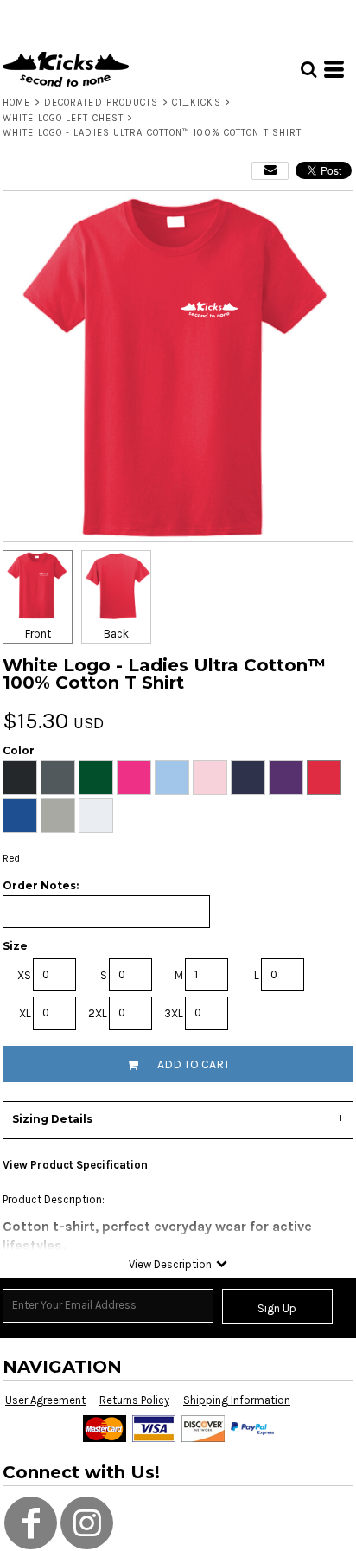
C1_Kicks (196, 102)
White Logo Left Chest (63, 118)
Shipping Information (236, 1400)
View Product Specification (75, 1164)
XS (24, 975)
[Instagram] (86, 1523)
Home (16, 102)
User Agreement (45, 1400)
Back (116, 633)
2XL (97, 1013)
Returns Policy (134, 1400)
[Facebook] (30, 1523)
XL (25, 1013)
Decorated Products (101, 102)
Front (38, 633)
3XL (173, 1013)
